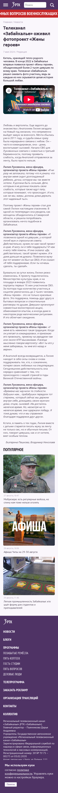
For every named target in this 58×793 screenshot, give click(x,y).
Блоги (7, 640)
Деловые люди (12, 674)
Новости (18, 22)
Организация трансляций (20, 698)
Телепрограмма (13, 682)
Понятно (11, 784)
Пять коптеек (11, 658)
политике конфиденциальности (18, 771)
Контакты (9, 706)
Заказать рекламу (15, 690)
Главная (7, 22)
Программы (11, 648)
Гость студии (11, 664)
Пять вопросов (12, 669)
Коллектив (10, 714)
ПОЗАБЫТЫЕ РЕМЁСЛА (15, 653)
